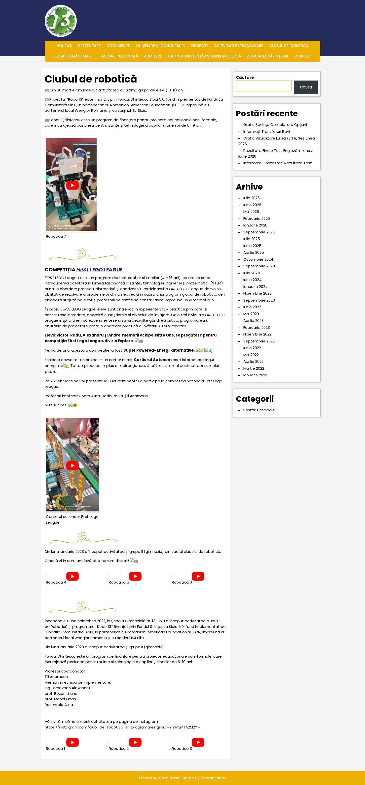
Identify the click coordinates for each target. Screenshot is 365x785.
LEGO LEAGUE (99, 269)
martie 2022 (253, 368)
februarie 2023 (256, 327)
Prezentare (89, 45)
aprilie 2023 (253, 320)
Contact (303, 56)
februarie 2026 (256, 218)
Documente (118, 45)
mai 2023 (251, 313)
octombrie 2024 (258, 259)
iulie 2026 (251, 197)
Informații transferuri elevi (266, 131)
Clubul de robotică (289, 45)
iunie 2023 (252, 306)
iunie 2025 (252, 245)
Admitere (153, 56)
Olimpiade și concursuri (160, 45)
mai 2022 (251, 354)
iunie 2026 (252, 204)
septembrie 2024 (259, 266)
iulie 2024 (251, 273)
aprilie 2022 (253, 361)
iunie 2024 (252, 279)
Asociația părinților (267, 56)
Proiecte (199, 45)
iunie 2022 (252, 347)
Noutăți (64, 45)
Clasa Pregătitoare (72, 56)
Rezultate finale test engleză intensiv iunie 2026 (275, 153)
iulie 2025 (251, 238)
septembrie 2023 (259, 300)
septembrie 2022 (259, 341)
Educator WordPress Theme (166, 778)
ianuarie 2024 (255, 286)
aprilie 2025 (253, 252)
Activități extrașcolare (238, 45)
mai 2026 (251, 211)
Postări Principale (259, 410)
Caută (306, 87)
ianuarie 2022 (255, 375)
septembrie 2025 (259, 232)
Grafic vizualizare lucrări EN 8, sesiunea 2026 (276, 141)
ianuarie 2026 (255, 225)
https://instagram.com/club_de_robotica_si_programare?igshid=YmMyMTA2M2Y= (122, 727)
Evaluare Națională (118, 56)
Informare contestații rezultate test (277, 163)
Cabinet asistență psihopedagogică (204, 56)
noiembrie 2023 (257, 293)
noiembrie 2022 (257, 334)
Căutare (245, 77)
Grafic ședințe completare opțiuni (275, 124)
